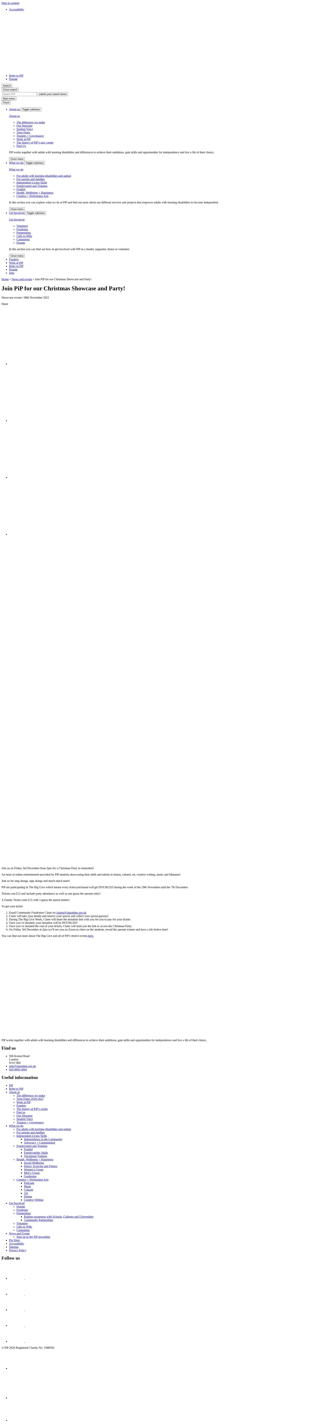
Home (5, 279)
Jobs (11, 272)
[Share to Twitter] (37, 477)
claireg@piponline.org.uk (71, 912)
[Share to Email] (37, 534)
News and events (22, 279)
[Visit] (17, 1294)
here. (90, 935)
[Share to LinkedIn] (37, 420)
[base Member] (165, 1412)
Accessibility (16, 9)
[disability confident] (165, 1386)
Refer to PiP (16, 75)
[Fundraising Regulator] (165, 1361)
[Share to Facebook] (37, 363)
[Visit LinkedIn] (24, 1341)
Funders (14, 259)
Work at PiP (16, 262)
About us (15, 109)
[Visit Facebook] (17, 1278)
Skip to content (10, 3)
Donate (13, 79)
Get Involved (17, 212)
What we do (16, 162)
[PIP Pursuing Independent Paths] (29, 69)
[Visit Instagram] (17, 1309)
